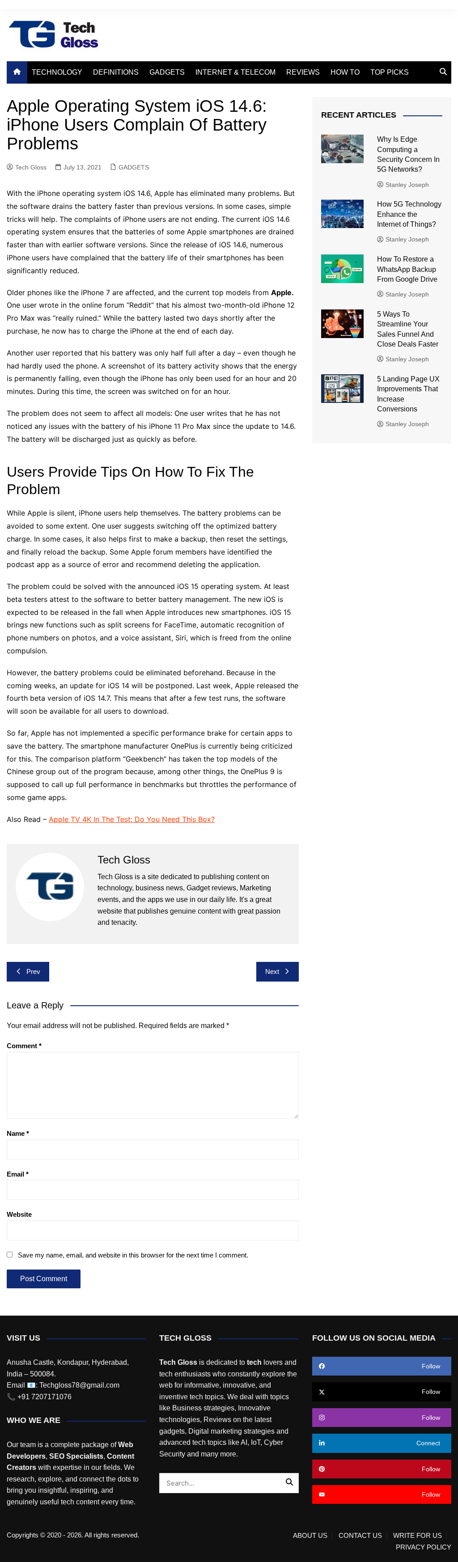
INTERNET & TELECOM (235, 72)
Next (272, 971)
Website (19, 1214)
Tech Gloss (31, 167)
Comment (24, 1046)
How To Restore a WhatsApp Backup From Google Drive (407, 269)
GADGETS (167, 72)
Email (18, 1174)
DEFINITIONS (116, 72)
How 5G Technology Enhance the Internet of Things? (409, 214)
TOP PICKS (389, 72)
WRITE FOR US (417, 1535)
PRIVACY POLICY (423, 1547)
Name (18, 1133)
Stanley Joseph (407, 184)
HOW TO (345, 72)
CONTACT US (360, 1535)
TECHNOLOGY (57, 72)
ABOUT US (310, 1535)
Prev (33, 971)
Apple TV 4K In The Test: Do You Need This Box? (132, 819)
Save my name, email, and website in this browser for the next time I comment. (133, 1255)
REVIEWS (303, 72)
